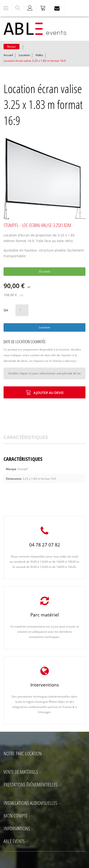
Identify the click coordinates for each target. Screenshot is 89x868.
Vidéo (39, 55)
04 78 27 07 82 (44, 545)
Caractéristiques (26, 437)
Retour (11, 47)
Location (24, 55)
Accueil (8, 55)
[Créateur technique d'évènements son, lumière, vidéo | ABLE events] (35, 29)
